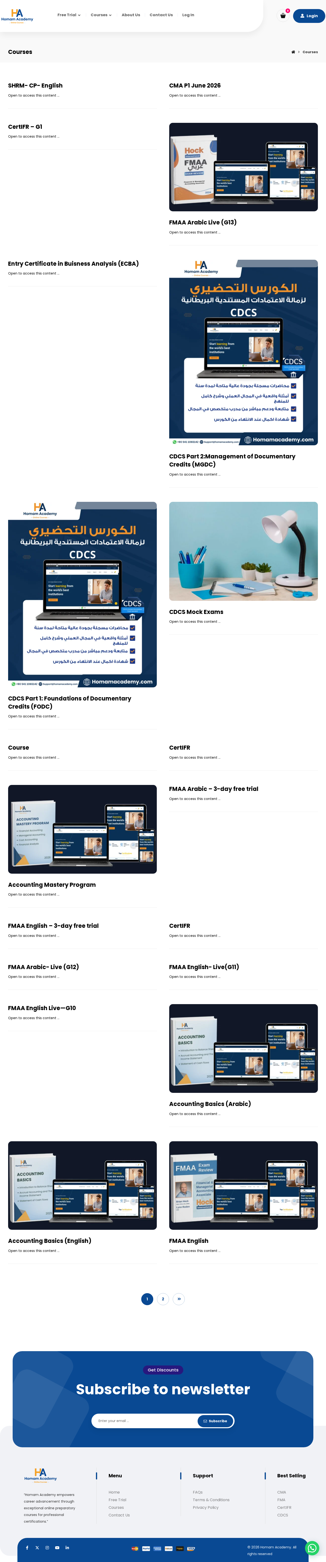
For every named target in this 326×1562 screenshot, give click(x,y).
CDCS (282, 1515)
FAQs (198, 1492)
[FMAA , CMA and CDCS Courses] (17, 16)
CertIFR (284, 1507)
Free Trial (117, 1500)
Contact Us (119, 1515)
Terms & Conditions (211, 1500)
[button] (283, 15)
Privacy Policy (206, 1507)
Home (114, 1492)
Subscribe (218, 1421)
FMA (281, 1500)
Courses (116, 1507)
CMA (281, 1492)
